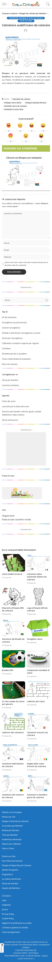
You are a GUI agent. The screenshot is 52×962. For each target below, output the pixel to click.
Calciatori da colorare (21, 99)
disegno (23, 158)
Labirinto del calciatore (13, 732)
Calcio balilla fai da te (12, 574)
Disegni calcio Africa (13, 103)
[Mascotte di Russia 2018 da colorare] (13, 596)
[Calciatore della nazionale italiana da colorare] (38, 562)
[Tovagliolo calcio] (38, 628)
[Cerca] (47, 4)
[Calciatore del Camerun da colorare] (13, 783)
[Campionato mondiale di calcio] (38, 659)
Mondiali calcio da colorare (15, 106)
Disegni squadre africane (36, 103)
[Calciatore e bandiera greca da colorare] (38, 783)
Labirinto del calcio (36, 701)
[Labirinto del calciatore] (13, 721)
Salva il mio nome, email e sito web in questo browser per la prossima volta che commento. (26, 263)
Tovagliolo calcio (34, 639)
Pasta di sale (8, 476)
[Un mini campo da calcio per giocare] (13, 690)
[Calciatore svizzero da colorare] (38, 721)
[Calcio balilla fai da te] (13, 562)
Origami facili (8, 516)
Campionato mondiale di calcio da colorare (26, 18)
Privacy (1, 949)
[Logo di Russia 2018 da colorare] (38, 596)
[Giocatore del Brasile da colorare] (13, 628)
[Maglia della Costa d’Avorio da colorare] (38, 752)
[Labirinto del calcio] (38, 690)
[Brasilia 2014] (13, 659)
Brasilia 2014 (7, 670)
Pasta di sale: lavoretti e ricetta (16, 519)
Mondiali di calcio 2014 (14, 109)
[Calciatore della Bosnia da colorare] (13, 752)
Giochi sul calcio (26, 21)
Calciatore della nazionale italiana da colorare (37, 577)
